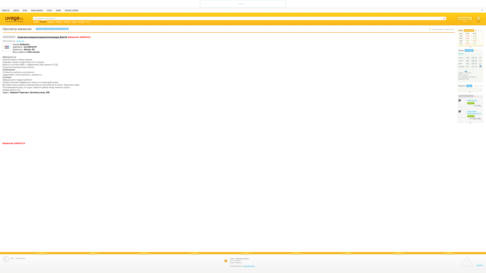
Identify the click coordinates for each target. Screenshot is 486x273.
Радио (478, 21)
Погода (460, 50)
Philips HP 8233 (472, 100)
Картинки (81, 21)
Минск (461, 53)
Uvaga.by (59, 21)
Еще (88, 21)
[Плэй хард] (7, 47)
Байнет (36, 21)
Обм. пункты (469, 30)
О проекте (479, 265)
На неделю (469, 50)
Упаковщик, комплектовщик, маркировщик (52, 29)
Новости (66, 21)
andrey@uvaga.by (249, 266)
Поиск (469, 86)
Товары (74, 21)
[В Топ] (475, 30)
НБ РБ (460, 30)
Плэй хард (20, 41)
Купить (471, 103)
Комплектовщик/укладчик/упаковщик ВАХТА (42, 37)
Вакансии (461, 86)
